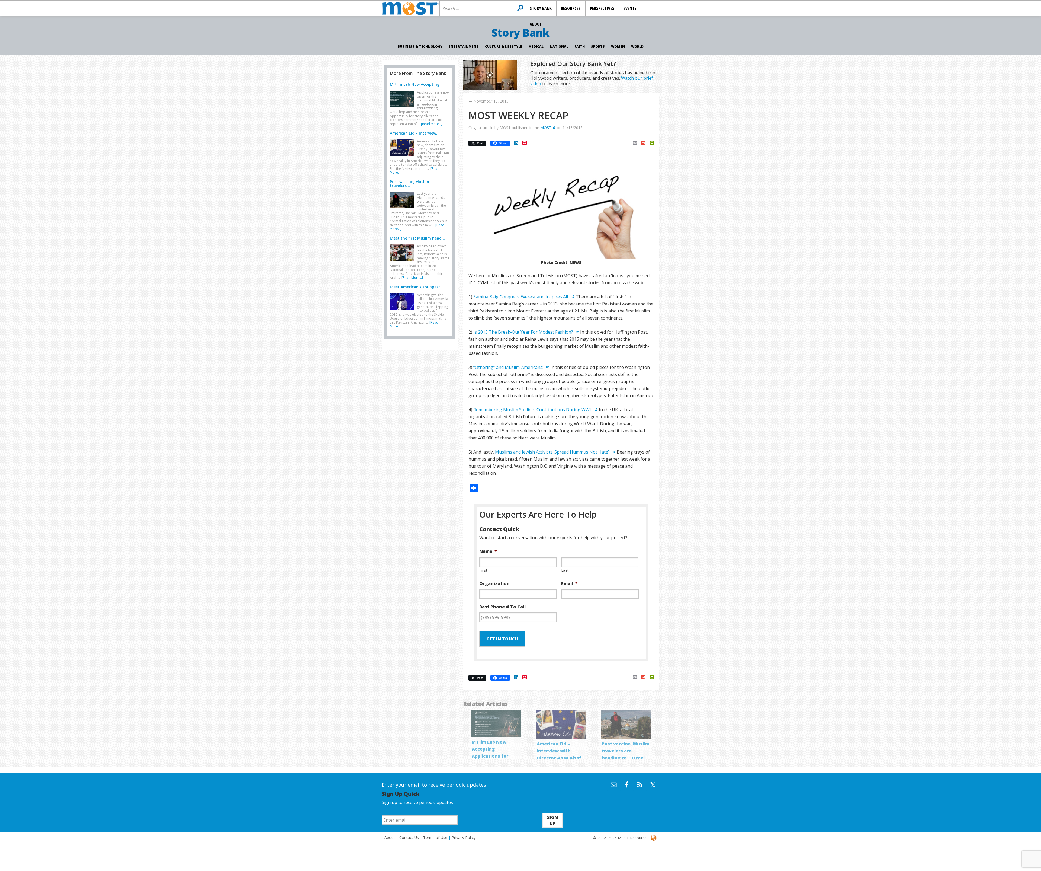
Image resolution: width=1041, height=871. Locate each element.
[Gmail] (641, 143)
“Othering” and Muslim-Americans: (508, 367)
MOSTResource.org (410, 8)
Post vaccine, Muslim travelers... (409, 183)
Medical (536, 46)
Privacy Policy (463, 837)
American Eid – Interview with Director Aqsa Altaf (559, 751)
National (559, 46)
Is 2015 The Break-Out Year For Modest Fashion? (523, 332)
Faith (579, 46)
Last (565, 570)
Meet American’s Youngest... (417, 286)
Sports (598, 46)
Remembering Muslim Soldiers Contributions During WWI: (533, 410)
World (637, 46)
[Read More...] (431, 124)
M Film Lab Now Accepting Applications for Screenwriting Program (490, 756)
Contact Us (409, 837)
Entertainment (464, 46)
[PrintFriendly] (649, 143)
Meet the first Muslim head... (417, 238)
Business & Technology (420, 46)
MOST (545, 127)
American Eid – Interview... (414, 133)
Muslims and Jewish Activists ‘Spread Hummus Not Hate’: (553, 452)
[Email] (633, 143)
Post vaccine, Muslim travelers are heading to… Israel (625, 751)
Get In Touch (502, 639)
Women (618, 46)
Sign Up (552, 820)
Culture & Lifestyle (503, 46)
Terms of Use (435, 837)
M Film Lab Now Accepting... (416, 84)
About (389, 837)
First (483, 570)
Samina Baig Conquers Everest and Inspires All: (521, 297)
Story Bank (520, 32)
